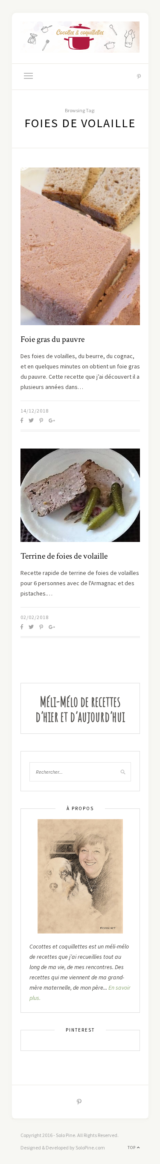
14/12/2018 (34, 410)
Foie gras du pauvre (52, 339)
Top (132, 1147)
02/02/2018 (34, 617)
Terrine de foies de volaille (64, 556)
